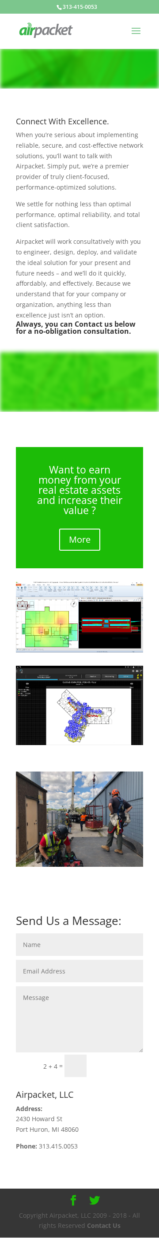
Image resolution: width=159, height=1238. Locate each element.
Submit (118, 1065)
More (80, 539)
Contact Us (104, 1225)
